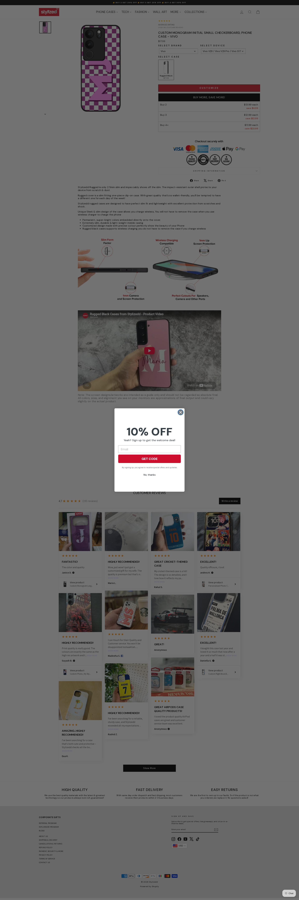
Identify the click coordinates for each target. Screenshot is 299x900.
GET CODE (150, 459)
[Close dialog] (180, 412)
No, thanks (150, 474)
